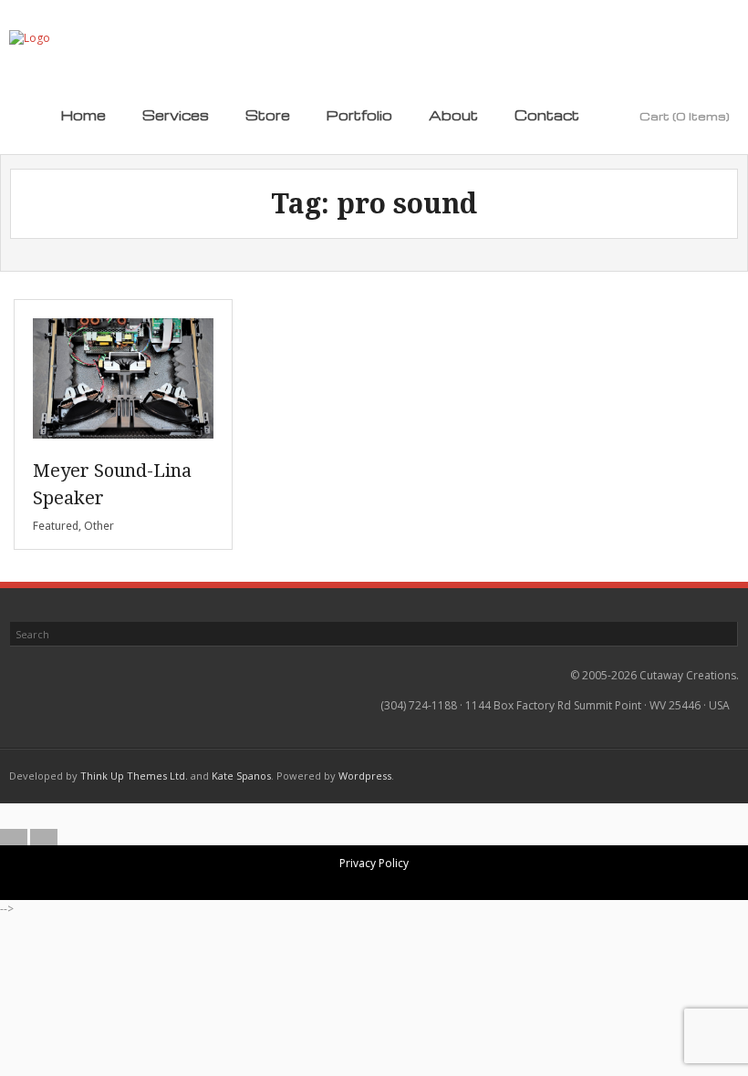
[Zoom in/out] (329, 816)
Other (99, 526)
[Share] (389, 816)
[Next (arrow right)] (43, 837)
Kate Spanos (241, 775)
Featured (55, 526)
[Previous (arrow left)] (13, 837)
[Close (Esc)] (419, 816)
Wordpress (364, 775)
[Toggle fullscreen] (359, 816)
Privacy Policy (374, 863)
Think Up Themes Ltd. (134, 775)
